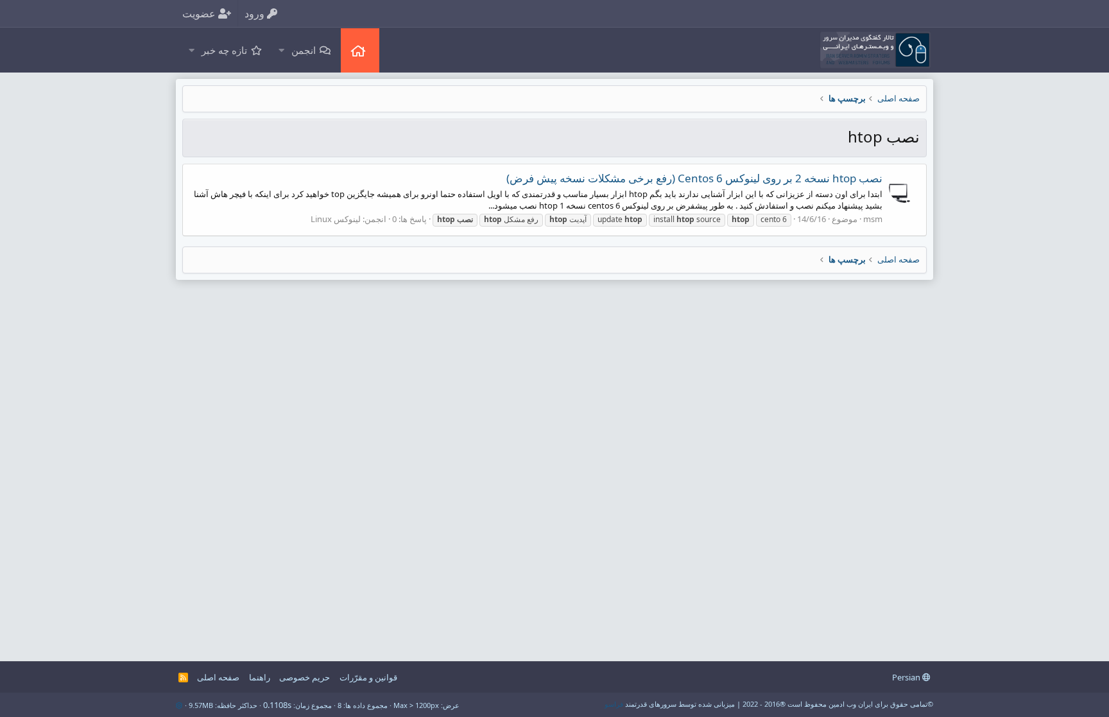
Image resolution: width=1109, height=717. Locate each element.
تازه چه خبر (224, 50)
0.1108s (277, 705)
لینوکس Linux (336, 219)
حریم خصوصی (304, 677)
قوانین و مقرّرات (368, 677)
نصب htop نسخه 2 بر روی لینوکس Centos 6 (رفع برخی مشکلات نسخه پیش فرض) (694, 178)
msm (872, 219)
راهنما (259, 677)
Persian (907, 677)
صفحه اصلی (360, 50)
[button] (281, 50)
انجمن (303, 50)
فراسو (614, 704)
